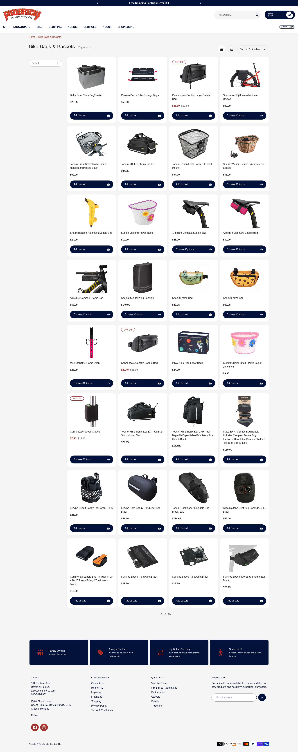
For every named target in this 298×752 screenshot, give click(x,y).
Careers (155, 696)
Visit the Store (159, 683)
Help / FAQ (97, 687)
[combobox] (45, 63)
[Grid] (221, 49)
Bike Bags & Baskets (49, 37)
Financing (96, 696)
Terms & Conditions (102, 710)
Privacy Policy (99, 705)
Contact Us (97, 683)
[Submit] (262, 697)
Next (170, 614)
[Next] (200, 3)
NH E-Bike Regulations (164, 687)
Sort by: (244, 49)
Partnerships (158, 692)
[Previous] (97, 3)
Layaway (96, 692)
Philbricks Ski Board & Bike (48, 744)
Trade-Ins (156, 705)
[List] (231, 49)
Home (32, 37)
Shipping (96, 701)
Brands (155, 701)
